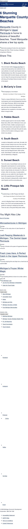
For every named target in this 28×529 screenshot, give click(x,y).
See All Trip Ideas (4, 218)
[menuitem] (15, 523)
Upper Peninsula (9, 31)
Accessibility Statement (9, 515)
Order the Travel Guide (8, 285)
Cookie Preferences (8, 523)
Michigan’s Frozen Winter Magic (12, 270)
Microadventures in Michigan (13, 222)
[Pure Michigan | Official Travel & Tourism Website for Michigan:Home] (7, 4)
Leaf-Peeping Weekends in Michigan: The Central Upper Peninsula (13, 238)
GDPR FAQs (6, 518)
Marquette (5, 26)
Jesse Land (3, 8)
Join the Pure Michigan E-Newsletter (12, 282)
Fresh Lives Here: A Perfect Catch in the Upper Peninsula (13, 254)
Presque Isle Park (18, 67)
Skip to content (4, 1)
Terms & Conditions (8, 520)
